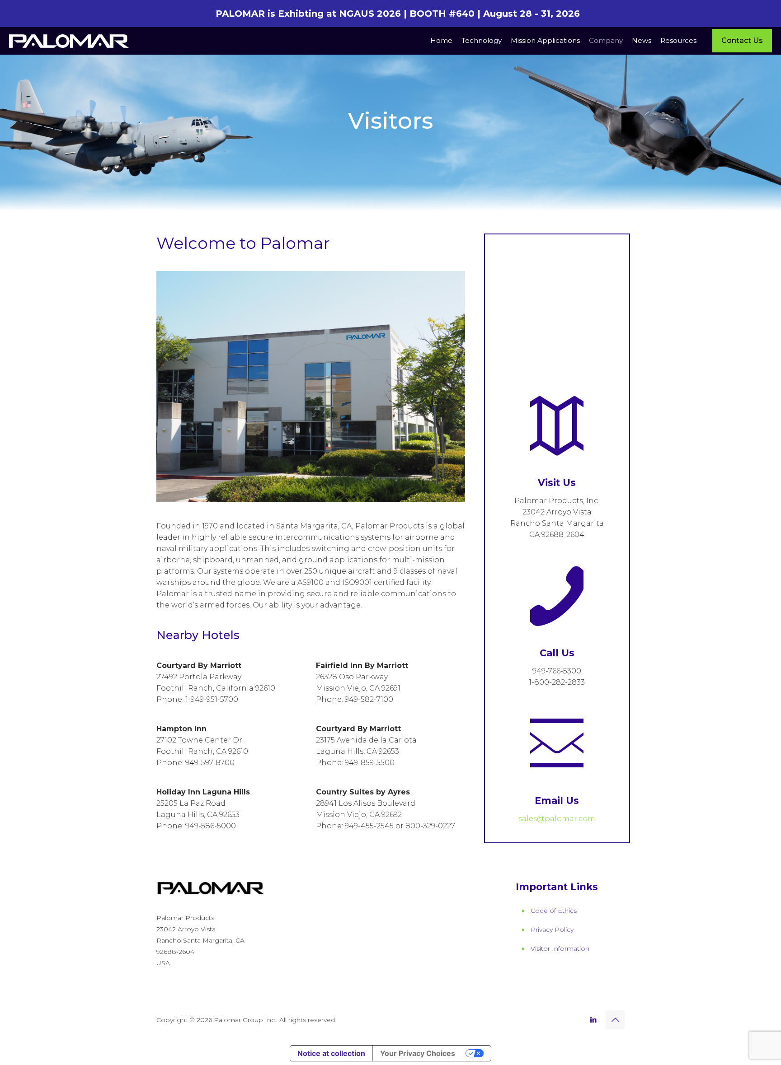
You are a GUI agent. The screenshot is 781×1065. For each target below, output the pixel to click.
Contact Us (742, 40)
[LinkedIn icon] (593, 1019)
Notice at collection (331, 1053)
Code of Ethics (554, 910)
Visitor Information (560, 948)
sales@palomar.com (556, 818)
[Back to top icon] (615, 1019)
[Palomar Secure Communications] (69, 40)
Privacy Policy (552, 929)
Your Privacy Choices (417, 1053)
